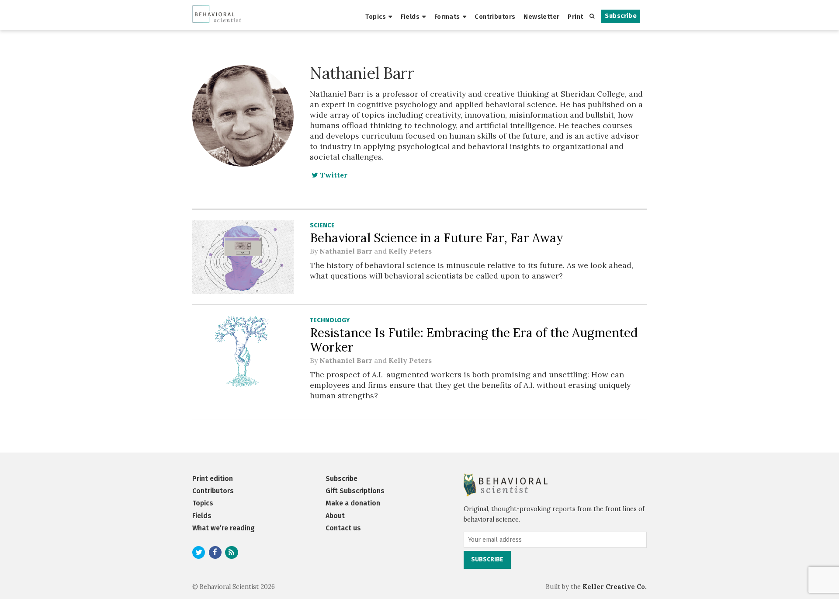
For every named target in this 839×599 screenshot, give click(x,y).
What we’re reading (223, 528)
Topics (375, 17)
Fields (410, 17)
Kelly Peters (410, 251)
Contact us (343, 528)
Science (322, 225)
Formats (447, 17)
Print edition (212, 478)
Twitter (332, 175)
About (335, 516)
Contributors (495, 17)
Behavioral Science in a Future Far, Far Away (436, 238)
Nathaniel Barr (345, 251)
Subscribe (621, 16)
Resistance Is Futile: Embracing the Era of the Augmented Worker (474, 340)
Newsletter (541, 17)
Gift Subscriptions (355, 491)
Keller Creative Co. (614, 587)
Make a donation (353, 503)
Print (575, 17)
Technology (330, 320)
